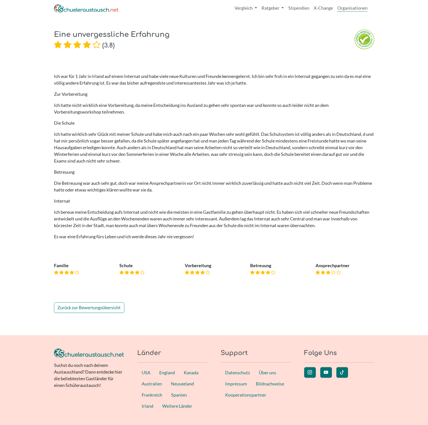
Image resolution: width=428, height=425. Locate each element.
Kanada (191, 372)
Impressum (236, 383)
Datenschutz (237, 372)
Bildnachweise (270, 383)
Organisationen (352, 8)
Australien (152, 383)
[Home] (86, 8)
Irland (147, 406)
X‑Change (323, 8)
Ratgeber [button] (271, 8)
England (167, 372)
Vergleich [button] (244, 8)
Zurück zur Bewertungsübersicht (89, 307)
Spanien (179, 395)
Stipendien (298, 8)
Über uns (267, 372)
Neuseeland (182, 383)
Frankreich (152, 395)
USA (146, 372)
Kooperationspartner (245, 395)
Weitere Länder (177, 406)
